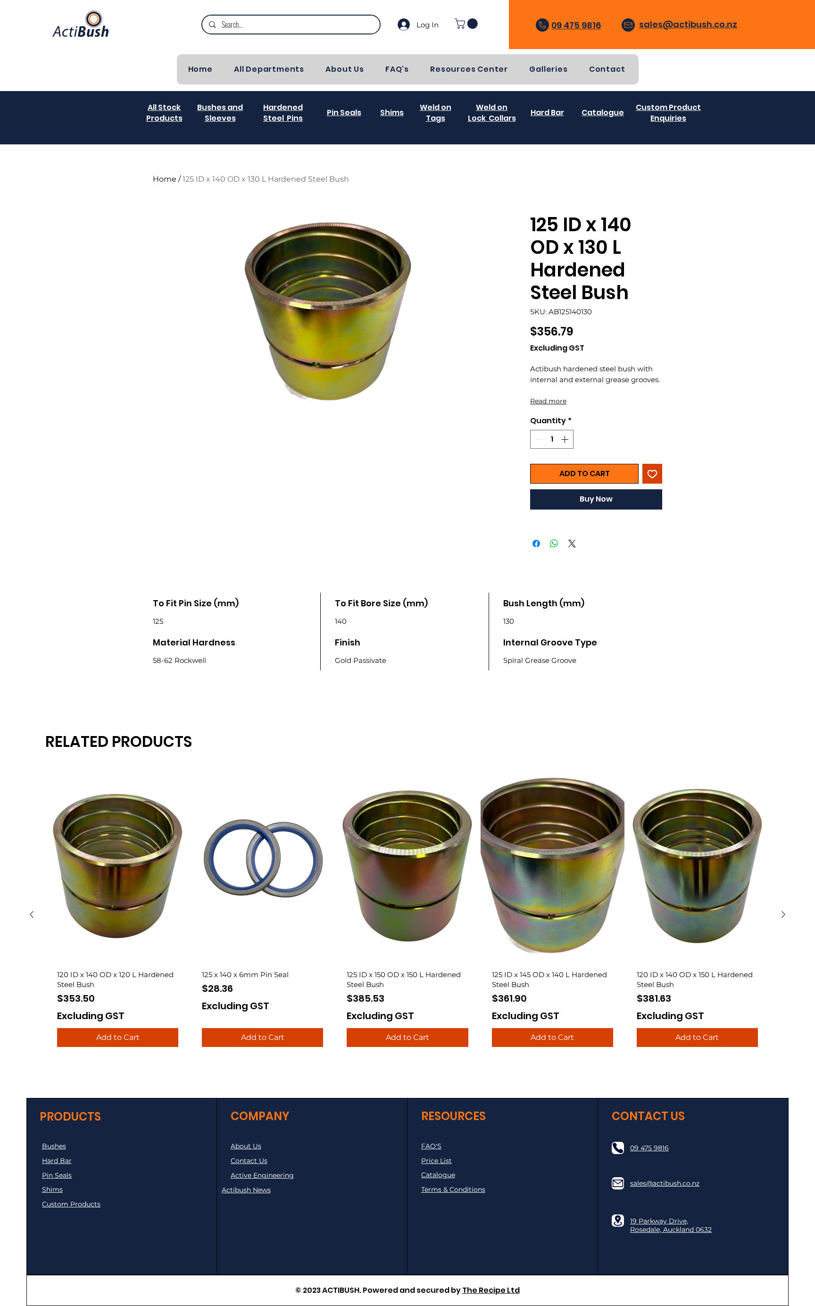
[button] (467, 23)
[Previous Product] (31, 914)
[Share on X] (572, 543)
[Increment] (565, 439)
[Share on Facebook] (536, 543)
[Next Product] (783, 914)
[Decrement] (538, 439)
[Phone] (618, 1148)
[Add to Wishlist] (652, 474)
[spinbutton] (552, 439)
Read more (548, 401)
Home (164, 179)
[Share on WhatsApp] (554, 543)
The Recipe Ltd (491, 1290)
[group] (407, 914)
